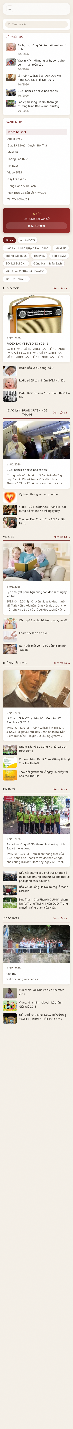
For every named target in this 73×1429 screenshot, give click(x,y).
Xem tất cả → (61, 288)
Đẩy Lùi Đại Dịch (16, 263)
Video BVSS (59, 256)
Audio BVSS (27, 240)
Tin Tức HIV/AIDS (16, 279)
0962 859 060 (36, 226)
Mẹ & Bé (61, 248)
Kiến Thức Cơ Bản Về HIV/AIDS (25, 271)
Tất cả (9, 240)
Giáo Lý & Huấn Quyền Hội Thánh (27, 248)
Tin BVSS (39, 256)
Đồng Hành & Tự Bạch (47, 263)
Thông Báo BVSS (16, 256)
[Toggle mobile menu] (9, 8)
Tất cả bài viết (16, 132)
